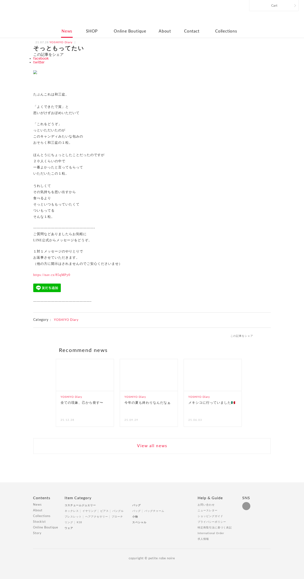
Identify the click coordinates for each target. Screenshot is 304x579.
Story (37, 533)
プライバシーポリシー (212, 522)
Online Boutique (130, 31)
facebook (41, 58)
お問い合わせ (206, 504)
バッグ (136, 505)
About (165, 31)
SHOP (92, 31)
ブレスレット (73, 516)
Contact (192, 31)
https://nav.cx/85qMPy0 (51, 275)
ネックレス (72, 511)
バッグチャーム (154, 511)
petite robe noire (151, 15)
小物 (135, 516)
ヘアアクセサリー (96, 516)
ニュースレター (208, 510)
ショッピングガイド (210, 516)
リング (69, 522)
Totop (275, 500)
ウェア (69, 528)
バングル (118, 511)
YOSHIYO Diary (66, 320)
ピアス (104, 511)
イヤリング (89, 511)
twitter (39, 62)
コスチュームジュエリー (80, 505)
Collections (226, 31)
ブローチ (117, 516)
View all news (152, 446)
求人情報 (203, 539)
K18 (79, 522)
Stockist (39, 521)
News (67, 31)
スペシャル (139, 522)
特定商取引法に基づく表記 (215, 527)
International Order (211, 533)
